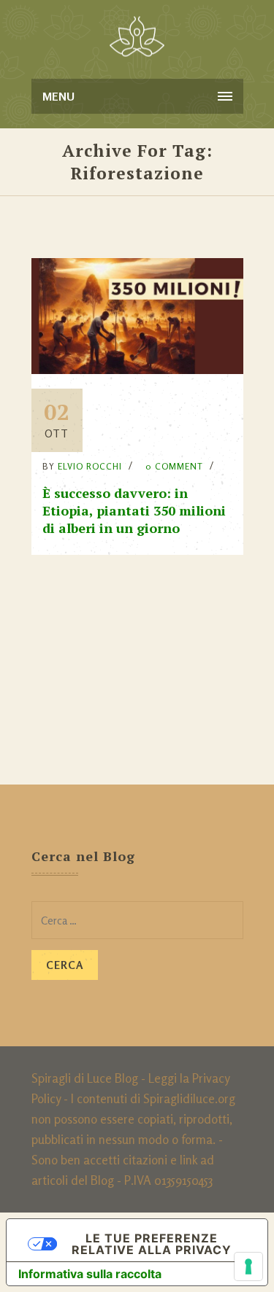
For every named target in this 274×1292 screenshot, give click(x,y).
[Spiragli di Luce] (137, 36)
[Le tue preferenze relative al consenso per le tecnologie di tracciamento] (248, 1266)
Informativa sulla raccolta (89, 1273)
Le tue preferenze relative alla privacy (152, 1244)
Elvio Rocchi (90, 466)
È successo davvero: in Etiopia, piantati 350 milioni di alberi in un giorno (134, 510)
